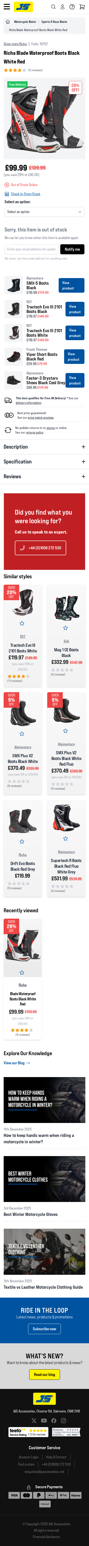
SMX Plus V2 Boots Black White (23, 758)
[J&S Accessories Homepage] (23, 7)
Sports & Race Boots (54, 22)
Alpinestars (22, 747)
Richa (23, 854)
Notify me (72, 249)
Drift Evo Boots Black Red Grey (22, 866)
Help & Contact (56, 1457)
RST (23, 636)
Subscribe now (44, 1328)
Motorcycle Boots (25, 22)
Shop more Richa (15, 44)
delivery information (28, 403)
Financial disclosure (46, 1537)
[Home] (7, 21)
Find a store (26, 1464)
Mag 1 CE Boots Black (66, 652)
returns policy (34, 432)
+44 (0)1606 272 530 (45, 547)
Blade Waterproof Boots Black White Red (23, 998)
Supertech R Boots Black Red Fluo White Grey (66, 866)
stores (51, 428)
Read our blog (44, 1374)
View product (68, 285)
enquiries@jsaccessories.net (44, 1472)
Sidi (66, 641)
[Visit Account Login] (62, 7)
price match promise (41, 417)
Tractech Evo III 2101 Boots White (23, 648)
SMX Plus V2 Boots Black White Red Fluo (66, 758)
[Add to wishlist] (22, 624)
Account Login (29, 1457)
